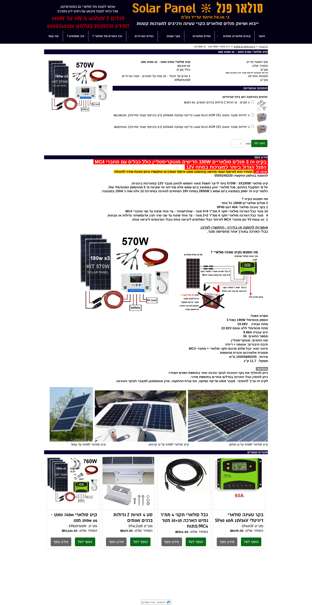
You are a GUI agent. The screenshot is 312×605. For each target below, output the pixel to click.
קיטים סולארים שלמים (244, 46)
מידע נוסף (227, 542)
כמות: (248, 143)
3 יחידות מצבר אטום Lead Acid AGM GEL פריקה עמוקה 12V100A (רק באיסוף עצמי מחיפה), (181, 127)
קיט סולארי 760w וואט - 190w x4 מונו (73, 483)
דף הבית (263, 46)
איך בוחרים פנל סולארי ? (107, 36)
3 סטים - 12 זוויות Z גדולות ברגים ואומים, (216, 102)
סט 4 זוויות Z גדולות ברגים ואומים (128, 483)
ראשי (262, 36)
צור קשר (53, 36)
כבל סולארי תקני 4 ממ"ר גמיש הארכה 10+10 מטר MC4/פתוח (183, 483)
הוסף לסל (259, 143)
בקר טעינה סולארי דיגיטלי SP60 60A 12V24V (239, 483)
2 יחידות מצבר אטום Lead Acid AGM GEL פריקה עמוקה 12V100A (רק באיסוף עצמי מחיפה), (181, 115)
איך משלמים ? (75, 36)
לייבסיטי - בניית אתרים (153, 602)
